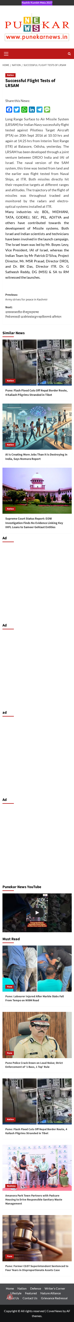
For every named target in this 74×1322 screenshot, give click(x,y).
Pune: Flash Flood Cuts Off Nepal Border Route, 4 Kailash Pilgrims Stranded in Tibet (36, 392)
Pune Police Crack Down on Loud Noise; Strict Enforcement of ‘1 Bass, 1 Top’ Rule (34, 1065)
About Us (12, 1298)
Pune (9, 986)
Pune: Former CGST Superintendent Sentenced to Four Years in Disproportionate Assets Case (36, 1268)
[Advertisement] (37, 582)
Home (10, 1288)
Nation (10, 75)
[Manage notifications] (10, 1297)
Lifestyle (15, 1293)
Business (11, 1186)
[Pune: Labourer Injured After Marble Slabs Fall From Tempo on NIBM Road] (37, 969)
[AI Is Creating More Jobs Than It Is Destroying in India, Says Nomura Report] (37, 427)
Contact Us (30, 1298)
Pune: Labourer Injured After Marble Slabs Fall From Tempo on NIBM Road (34, 998)
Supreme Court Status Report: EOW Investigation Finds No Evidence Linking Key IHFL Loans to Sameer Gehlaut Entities (34, 523)
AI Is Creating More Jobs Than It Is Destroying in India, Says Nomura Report (36, 456)
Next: (33, 312)
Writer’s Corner (55, 1288)
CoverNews (54, 1311)
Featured (31, 1293)
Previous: (26, 297)
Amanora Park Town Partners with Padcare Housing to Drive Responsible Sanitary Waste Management (33, 1200)
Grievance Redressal (54, 1298)
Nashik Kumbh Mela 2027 (37, 2)
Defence (35, 1288)
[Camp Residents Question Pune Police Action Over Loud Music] (37, 912)
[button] (6, 53)
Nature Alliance (50, 1293)
